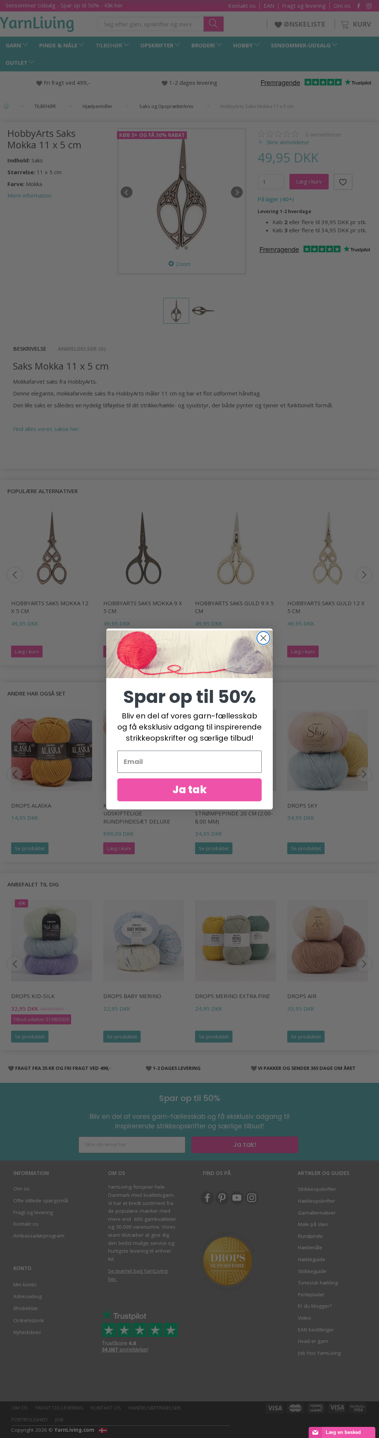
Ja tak (189, 789)
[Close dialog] (263, 638)
